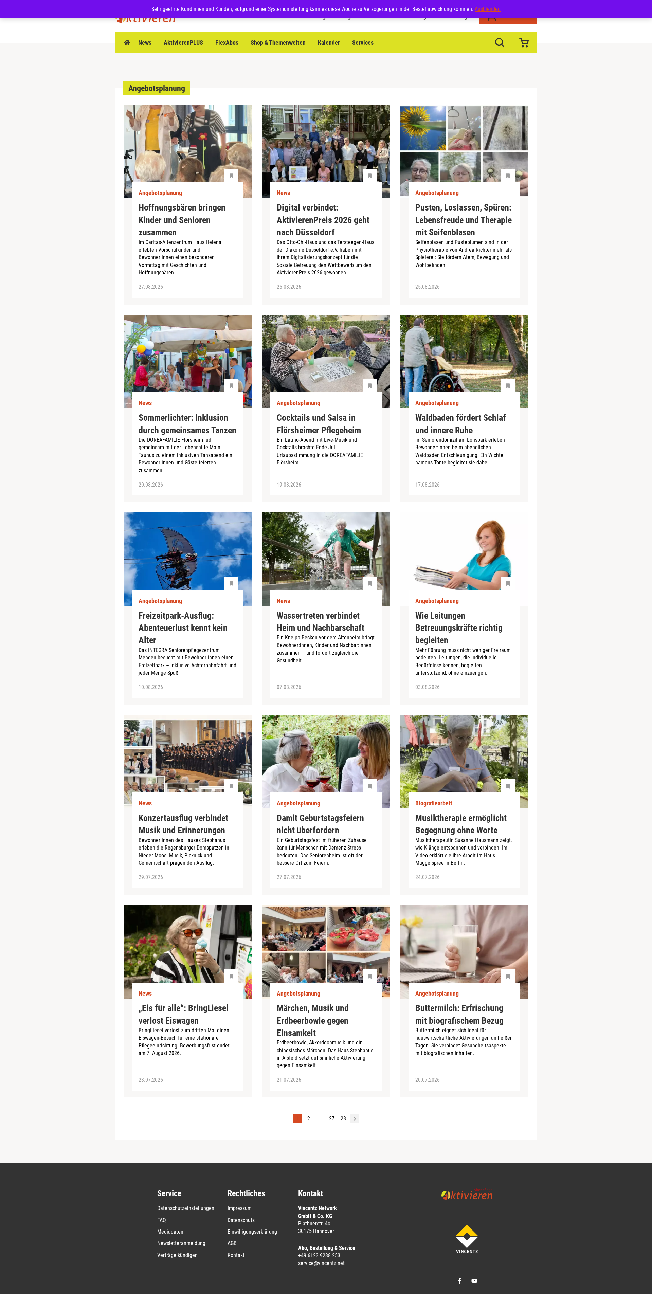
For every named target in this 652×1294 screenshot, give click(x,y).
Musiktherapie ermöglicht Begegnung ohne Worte (461, 824)
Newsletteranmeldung (181, 1243)
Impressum (240, 1208)
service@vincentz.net (321, 1263)
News (144, 42)
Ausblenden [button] (488, 9)
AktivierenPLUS (183, 42)
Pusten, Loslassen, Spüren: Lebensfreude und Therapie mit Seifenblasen (463, 219)
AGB (232, 1243)
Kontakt (236, 1255)
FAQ (161, 1220)
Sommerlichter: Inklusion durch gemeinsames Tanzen (187, 424)
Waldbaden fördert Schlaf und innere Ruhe (460, 424)
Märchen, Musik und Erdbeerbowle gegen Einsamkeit (313, 1020)
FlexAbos (226, 42)
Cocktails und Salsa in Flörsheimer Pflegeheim (319, 424)
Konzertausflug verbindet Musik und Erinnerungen (183, 824)
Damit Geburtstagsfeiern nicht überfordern (320, 824)
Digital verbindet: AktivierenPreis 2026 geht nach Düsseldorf (323, 219)
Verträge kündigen (177, 1255)
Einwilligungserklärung (252, 1231)
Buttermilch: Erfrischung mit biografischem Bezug (459, 1014)
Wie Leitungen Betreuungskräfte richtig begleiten (459, 627)
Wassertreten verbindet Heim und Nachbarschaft (320, 621)
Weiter (354, 1118)
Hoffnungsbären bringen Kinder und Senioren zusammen (182, 219)
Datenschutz (241, 1220)
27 (331, 1118)
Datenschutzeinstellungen (185, 1208)
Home (127, 42)
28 (343, 1118)
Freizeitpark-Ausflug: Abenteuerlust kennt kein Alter (183, 627)
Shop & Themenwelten (278, 42)
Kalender (329, 42)
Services (363, 42)
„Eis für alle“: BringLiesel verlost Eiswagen (184, 1014)
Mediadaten (170, 1231)
